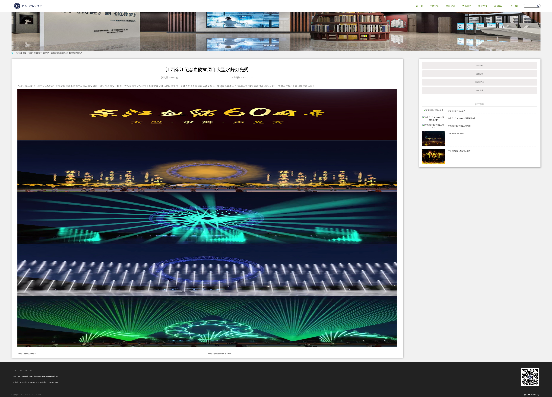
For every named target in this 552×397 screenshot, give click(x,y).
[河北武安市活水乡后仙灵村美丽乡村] (433, 118)
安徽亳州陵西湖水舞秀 (222, 354)
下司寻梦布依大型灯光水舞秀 (459, 151)
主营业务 (434, 6)
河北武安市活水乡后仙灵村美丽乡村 (462, 118)
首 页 (419, 6)
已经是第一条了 (30, 354)
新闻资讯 (498, 6)
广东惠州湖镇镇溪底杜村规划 (459, 126)
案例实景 (450, 6)
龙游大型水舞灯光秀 (456, 134)
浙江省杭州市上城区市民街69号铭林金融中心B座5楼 (38, 376)
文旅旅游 (37, 53)
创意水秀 (46, 53)
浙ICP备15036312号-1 (532, 395)
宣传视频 (482, 6)
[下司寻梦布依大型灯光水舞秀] (433, 156)
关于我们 (515, 6)
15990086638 (53, 382)
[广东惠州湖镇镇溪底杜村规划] (433, 126)
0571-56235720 (33, 382)
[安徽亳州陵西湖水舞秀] (433, 110)
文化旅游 (466, 6)
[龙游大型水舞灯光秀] (433, 139)
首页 (30, 53)
